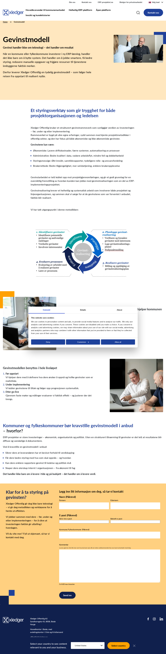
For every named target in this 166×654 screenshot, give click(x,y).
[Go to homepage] (13, 12)
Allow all (118, 342)
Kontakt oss (87, 2)
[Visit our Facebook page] (148, 619)
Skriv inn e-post (65, 518)
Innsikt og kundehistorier (38, 15)
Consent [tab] (46, 310)
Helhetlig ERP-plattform (80, 9)
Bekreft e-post (116, 518)
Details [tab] (83, 310)
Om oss (72, 2)
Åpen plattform (103, 9)
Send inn (67, 595)
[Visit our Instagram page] (154, 619)
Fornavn (62, 500)
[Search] (138, 12)
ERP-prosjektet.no (105, 2)
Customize (81, 342)
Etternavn (114, 500)
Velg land (156, 2)
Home (5, 22)
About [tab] (119, 310)
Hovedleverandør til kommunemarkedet (45, 9)
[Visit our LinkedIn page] (161, 619)
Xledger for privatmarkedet (130, 2)
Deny (48, 342)
